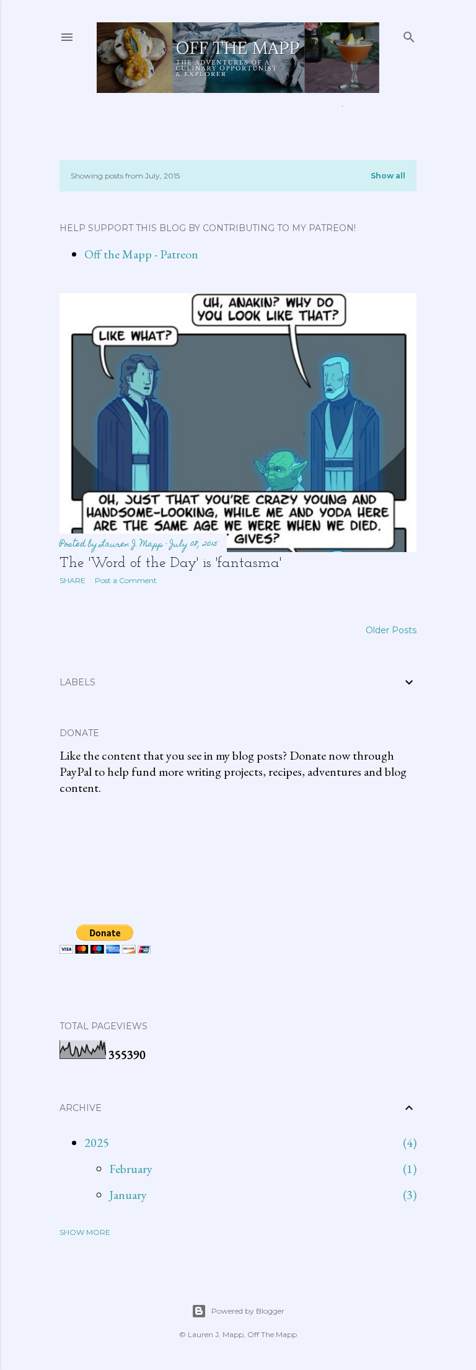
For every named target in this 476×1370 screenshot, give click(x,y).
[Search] (409, 34)
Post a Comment (126, 580)
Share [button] (73, 580)
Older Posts (391, 630)
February (130, 1169)
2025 (96, 1143)
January (128, 1195)
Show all (388, 175)
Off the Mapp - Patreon (141, 254)
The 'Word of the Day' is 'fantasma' (170, 563)
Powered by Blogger (247, 1310)
